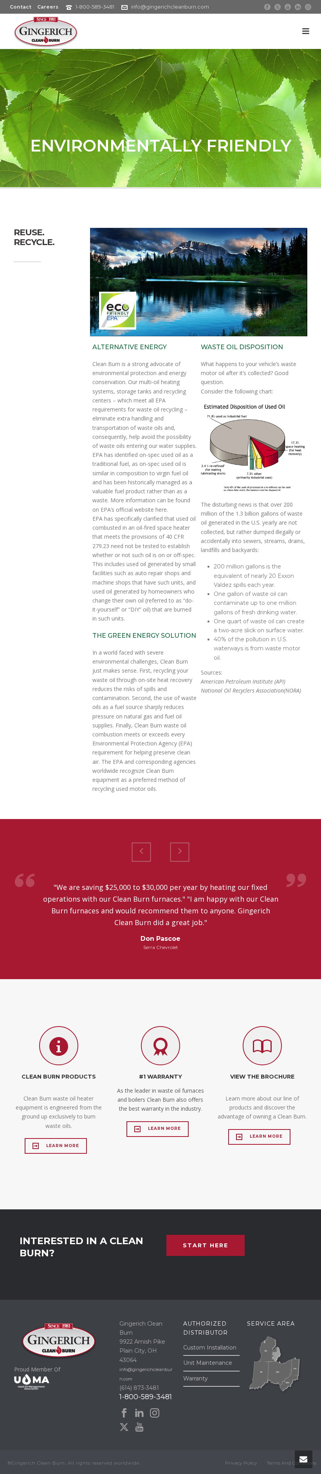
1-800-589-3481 (95, 7)
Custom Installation (209, 1347)
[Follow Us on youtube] (139, 1427)
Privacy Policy (241, 1463)
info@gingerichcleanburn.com (170, 7)
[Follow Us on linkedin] (139, 1413)
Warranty (195, 1378)
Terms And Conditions (291, 1463)
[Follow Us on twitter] (124, 1427)
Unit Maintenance (207, 1362)
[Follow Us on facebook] (124, 1413)
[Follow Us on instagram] (154, 1413)
